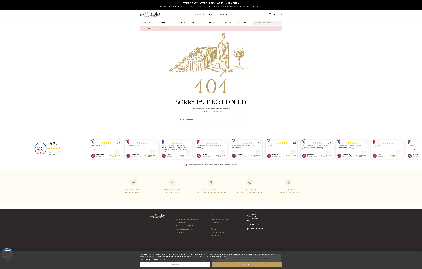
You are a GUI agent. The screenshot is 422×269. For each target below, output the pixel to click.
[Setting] (275, 14)
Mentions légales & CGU (184, 226)
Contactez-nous (181, 232)
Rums (211, 14)
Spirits (223, 14)
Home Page (218, 111)
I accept (247, 264)
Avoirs (213, 226)
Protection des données (184, 229)
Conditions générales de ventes (187, 219)
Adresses (214, 229)
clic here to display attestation (228, 164)
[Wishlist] (270, 14)
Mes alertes (215, 235)
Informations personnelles (220, 219)
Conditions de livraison (183, 222)
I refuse (175, 264)
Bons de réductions (217, 232)
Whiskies (199, 14)
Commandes (215, 222)
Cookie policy (145, 259)
